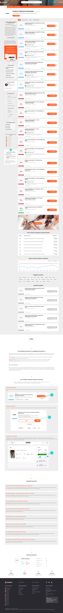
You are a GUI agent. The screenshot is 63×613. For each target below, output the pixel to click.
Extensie (47, 595)
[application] (38, 265)
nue (40, 281)
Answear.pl (9, 143)
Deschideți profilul (10, 85)
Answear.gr (9, 139)
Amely (24, 281)
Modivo (38, 277)
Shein (36, 279)
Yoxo (29, 277)
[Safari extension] (48, 601)
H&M (31, 277)
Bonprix (54, 277)
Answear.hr (9, 140)
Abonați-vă (38, 223)
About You (32, 279)
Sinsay (35, 277)
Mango (50, 277)
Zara (25, 279)
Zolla (39, 279)
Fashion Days (21, 279)
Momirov (20, 281)
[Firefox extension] (51, 601)
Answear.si (9, 144)
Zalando (44, 281)
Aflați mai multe (52, 609)
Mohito (48, 279)
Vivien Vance (43, 279)
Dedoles (42, 277)
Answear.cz (9, 138)
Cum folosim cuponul (11, 37)
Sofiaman (37, 281)
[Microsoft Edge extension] (50, 601)
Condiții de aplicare (27, 28)
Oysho (51, 279)
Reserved (28, 279)
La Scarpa (48, 281)
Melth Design (28, 281)
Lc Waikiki (46, 277)
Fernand (20, 277)
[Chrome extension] (47, 601)
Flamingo (55, 279)
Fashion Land (25, 277)
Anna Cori (33, 281)
